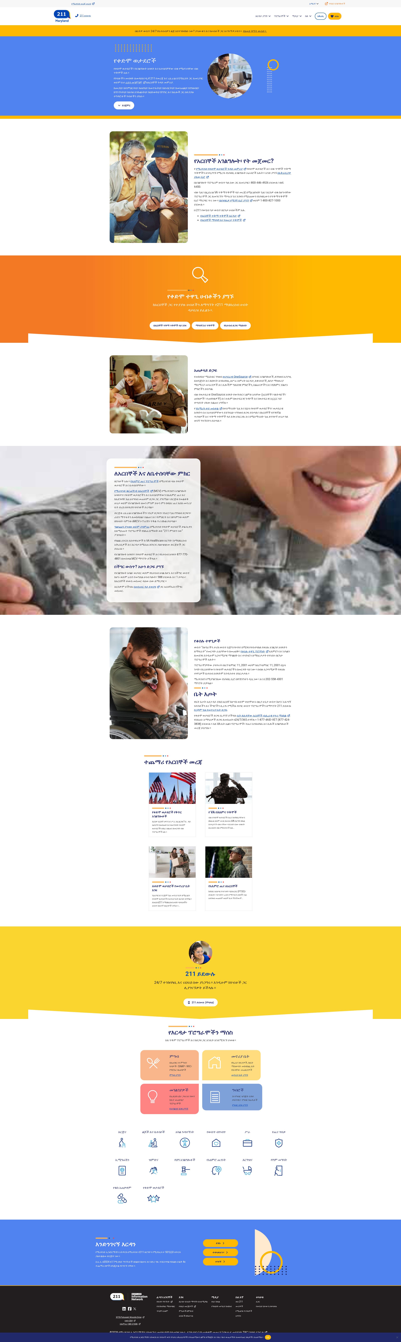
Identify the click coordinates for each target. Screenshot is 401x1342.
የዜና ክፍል (215, 1301)
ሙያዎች (239, 1306)
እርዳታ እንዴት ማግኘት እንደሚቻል (193, 1301)
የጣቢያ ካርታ (257, 1332)
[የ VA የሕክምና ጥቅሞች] (228, 788)
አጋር (258, 1301)
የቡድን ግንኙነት (163, 1301)
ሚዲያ (295, 16)
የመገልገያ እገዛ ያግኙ (178, 1108)
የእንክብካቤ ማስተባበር (166, 1306)
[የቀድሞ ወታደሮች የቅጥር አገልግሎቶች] (172, 788)
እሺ (268, 1337)
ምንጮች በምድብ (186, 1311)
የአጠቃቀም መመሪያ (210, 1332)
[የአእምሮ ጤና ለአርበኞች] (228, 862)
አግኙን (238, 1316)
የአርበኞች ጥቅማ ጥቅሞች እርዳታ (218, 215)
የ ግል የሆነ (192, 1332)
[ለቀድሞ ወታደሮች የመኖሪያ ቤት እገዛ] (172, 862)
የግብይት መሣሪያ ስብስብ (221, 1306)
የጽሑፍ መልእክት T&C (235, 1332)
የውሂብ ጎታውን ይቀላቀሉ (266, 1306)
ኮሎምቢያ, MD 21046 (129, 1324)
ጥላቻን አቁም (162, 1311)
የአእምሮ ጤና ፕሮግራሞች (144, 481)
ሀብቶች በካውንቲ (186, 1316)
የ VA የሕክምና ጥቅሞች (222, 812)
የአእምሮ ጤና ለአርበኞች (222, 886)
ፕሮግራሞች (279, 16)
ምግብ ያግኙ (175, 1075)
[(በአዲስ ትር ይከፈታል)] (130, 1296)
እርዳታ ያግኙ (261, 16)
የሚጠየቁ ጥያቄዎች (244, 1311)
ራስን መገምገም (133, 82)
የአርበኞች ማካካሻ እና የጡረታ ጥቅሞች (221, 220)
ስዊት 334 (129, 1320)
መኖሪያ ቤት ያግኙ (239, 1075)
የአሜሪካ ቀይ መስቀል (207, 408)
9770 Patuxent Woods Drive (128, 1317)
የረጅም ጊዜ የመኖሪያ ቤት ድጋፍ (210, 710)
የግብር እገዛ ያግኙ (240, 1105)
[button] (317, 3)
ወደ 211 (239, 1301)
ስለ (306, 16)
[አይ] (397, 1337)
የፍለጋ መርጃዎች (186, 1306)
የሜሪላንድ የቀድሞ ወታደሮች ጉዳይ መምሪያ (219, 168)
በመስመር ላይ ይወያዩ (145, 586)
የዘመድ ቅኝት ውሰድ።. (255, 31)
